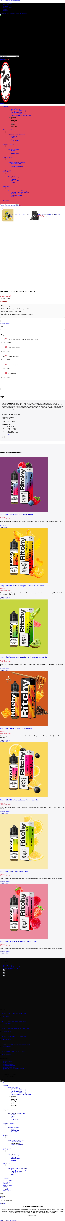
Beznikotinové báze (16, 178)
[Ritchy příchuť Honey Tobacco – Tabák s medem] (24, 725)
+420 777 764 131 (6, 1054)
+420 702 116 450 (6, 1016)
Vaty (12, 196)
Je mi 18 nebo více (5, 1220)
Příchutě (13, 182)
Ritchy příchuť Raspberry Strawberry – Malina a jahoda (18, 941)
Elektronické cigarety (9, 205)
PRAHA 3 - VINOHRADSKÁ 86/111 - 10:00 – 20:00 (15, 1029)
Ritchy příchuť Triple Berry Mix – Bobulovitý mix (16, 514)
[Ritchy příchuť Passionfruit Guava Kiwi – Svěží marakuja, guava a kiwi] (24, 654)
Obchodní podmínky (8, 1064)
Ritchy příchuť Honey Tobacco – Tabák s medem (16, 728)
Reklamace (6, 1062)
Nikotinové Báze (15, 181)
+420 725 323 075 (6, 1046)
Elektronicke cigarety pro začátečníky (21, 115)
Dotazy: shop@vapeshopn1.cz (10, 968)
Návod (8, 434)
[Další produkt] (30, 208)
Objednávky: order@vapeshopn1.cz (12, 967)
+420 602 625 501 (6, 1023)
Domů (1, 205)
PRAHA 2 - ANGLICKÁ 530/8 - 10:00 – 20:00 (14, 1013)
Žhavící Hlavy (15, 153)
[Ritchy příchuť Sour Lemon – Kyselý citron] (24, 868)
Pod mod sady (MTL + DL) (18, 113)
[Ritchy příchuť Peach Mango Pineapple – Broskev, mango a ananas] (24, 582)
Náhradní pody (15, 152)
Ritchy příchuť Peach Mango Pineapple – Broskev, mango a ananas (22, 586)
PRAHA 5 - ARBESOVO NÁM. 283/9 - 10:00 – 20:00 (16, 1044)
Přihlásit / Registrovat (8, 1191)
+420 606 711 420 (4, 13)
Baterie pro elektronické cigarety (20, 192)
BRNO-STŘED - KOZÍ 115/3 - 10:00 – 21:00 (13, 1052)
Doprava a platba (7, 1061)
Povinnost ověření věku (9, 1067)
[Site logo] (12, 54)
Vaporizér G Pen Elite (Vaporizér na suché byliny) (48, 214)
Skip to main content (14, 0)
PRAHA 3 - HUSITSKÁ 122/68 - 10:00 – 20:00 (14, 1021)
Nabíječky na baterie (16, 193)
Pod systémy (19, 205)
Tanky (13, 150)
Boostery (13, 179)
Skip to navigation (4, 0)
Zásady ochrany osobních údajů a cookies (13, 1068)
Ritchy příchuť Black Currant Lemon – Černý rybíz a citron (19, 800)
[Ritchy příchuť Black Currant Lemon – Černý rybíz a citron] (24, 797)
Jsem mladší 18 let (14, 1220)
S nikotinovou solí (16, 163)
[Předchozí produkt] (2, 208)
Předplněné (14, 136)
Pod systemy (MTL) (16, 109)
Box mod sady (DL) (16, 112)
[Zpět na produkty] (28, 215)
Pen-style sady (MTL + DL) (18, 111)
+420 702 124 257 (6, 1031)
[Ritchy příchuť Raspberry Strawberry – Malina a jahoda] (24, 938)
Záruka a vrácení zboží (9, 1065)
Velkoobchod (6, 1070)
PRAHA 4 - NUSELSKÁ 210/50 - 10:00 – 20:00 (14, 1036)
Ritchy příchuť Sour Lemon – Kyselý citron (14, 871)
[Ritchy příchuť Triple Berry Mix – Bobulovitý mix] (24, 511)
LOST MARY (15, 140)
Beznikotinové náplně (17, 166)
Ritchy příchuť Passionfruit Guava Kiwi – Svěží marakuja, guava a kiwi (23, 657)
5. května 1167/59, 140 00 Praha (11, 964)
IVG (12, 139)
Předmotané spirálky (16, 195)
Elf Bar (13, 137)
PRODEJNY (25, 13)
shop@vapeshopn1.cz (15, 13)
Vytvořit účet (3, 1203)
